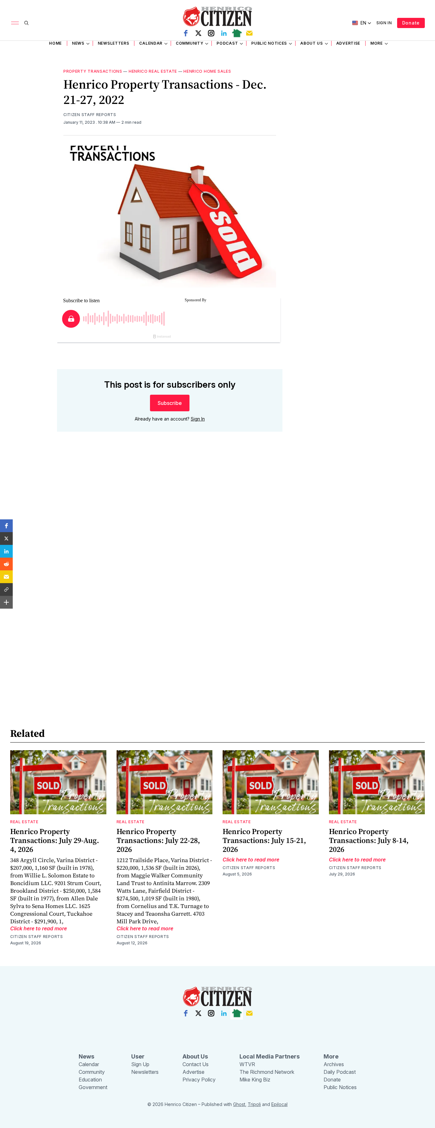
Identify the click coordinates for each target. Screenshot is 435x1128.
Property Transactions (92, 71)
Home (55, 43)
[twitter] (198, 33)
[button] (6, 525)
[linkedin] (224, 33)
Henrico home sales (207, 71)
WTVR (247, 1064)
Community (189, 43)
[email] (249, 33)
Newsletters (113, 43)
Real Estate (24, 821)
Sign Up (140, 1064)
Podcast (227, 43)
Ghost (239, 1104)
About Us (311, 43)
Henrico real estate (153, 71)
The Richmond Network (266, 1072)
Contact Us (195, 1064)
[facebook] (185, 33)
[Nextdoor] (236, 33)
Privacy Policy (199, 1079)
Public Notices (269, 43)
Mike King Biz (254, 1079)
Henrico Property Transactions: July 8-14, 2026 (369, 840)
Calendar (150, 43)
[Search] (26, 23)
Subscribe (170, 403)
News (78, 43)
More (376, 43)
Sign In (384, 22)
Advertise (348, 43)
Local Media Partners (269, 1056)
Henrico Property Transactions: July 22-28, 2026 (158, 840)
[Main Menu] (15, 23)
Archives (334, 1064)
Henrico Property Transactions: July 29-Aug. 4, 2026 (54, 840)
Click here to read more (38, 928)
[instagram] (211, 33)
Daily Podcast (340, 1072)
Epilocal (279, 1104)
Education (90, 1079)
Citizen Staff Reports (89, 114)
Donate (411, 23)
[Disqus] (169, 528)
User (138, 1056)
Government (93, 1087)
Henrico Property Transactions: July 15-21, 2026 (264, 840)
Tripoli (254, 1104)
